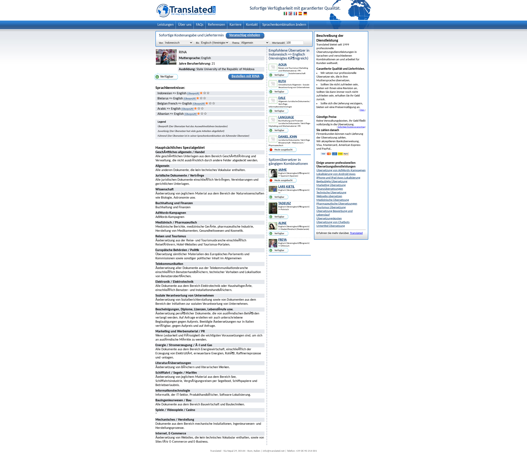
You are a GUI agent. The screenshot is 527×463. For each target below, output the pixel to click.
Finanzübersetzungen (329, 189)
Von (161, 43)
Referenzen (216, 25)
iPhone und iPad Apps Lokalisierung (338, 177)
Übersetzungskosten (329, 218)
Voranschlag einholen (244, 35)
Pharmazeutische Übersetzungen (336, 203)
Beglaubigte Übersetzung (331, 181)
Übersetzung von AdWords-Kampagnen (341, 170)
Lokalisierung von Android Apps (336, 174)
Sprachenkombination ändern (284, 25)
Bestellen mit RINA (245, 76)
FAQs (199, 25)
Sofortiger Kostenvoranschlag (351, 127)
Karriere (235, 25)
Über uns (184, 25)
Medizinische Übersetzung (332, 200)
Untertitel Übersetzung (330, 226)
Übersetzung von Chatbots (333, 222)
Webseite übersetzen (329, 196)
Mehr (362, 110)
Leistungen (165, 25)
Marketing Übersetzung (331, 185)
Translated (356, 233)
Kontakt (252, 25)
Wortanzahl (278, 43)
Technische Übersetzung (331, 192)
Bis (197, 43)
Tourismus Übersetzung (331, 207)
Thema (235, 43)
